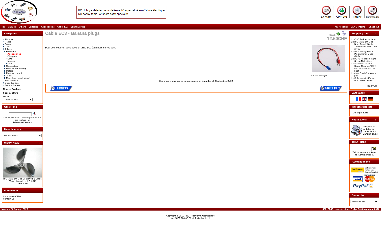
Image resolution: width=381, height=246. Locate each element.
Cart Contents (358, 27)
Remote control (14, 73)
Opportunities (12, 83)
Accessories (48, 27)
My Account (341, 27)
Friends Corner (12, 85)
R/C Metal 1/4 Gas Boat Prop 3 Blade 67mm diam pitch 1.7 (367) (22, 180)
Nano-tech (12, 61)
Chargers (12, 56)
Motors (9, 71)
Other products (360, 112)
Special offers (10, 93)
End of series (11, 80)
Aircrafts (9, 39)
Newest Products (12, 89)
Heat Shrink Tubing (16, 68)
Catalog (12, 27)
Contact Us (8, 199)
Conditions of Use (12, 196)
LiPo (9, 58)
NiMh (10, 63)
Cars (7, 46)
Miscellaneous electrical (18, 78)
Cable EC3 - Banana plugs (71, 27)
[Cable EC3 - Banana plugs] (328, 72)
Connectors (12, 66)
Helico (8, 42)
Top (3, 27)
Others (22, 27)
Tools (8, 75)
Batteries (33, 27)
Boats (8, 44)
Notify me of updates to (370, 130)
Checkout (374, 27)
